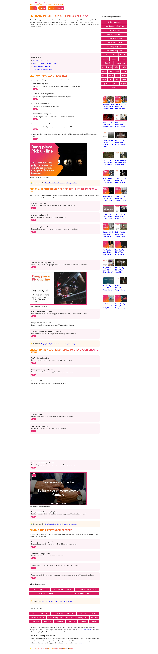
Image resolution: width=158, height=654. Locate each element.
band (110, 79)
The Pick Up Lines (37, 2)
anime (114, 59)
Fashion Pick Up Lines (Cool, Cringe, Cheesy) (120, 288)
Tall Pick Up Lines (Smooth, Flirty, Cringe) (107, 162)
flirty (117, 75)
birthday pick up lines (114, 46)
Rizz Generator (56, 8)
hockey (111, 71)
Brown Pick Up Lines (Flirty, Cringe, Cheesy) (108, 198)
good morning (120, 63)
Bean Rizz (94, 617)
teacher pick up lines (114, 30)
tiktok (104, 71)
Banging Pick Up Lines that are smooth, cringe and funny (58, 344)
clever (104, 79)
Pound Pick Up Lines (38, 617)
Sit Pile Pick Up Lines (39, 613)
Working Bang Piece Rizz (40, 60)
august (123, 83)
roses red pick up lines (114, 42)
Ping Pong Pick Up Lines (87, 589)
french (117, 79)
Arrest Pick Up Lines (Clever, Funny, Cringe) (120, 216)
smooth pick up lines (110, 55)
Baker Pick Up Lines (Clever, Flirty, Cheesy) (107, 180)
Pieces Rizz (35, 621)
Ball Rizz (94, 621)
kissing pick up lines (114, 22)
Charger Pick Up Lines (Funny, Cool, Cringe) (108, 234)
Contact (54, 648)
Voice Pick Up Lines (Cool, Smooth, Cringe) (108, 124)
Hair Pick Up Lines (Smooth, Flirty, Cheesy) (120, 142)
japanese (106, 83)
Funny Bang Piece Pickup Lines (42, 69)
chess (104, 75)
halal (117, 71)
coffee (116, 67)
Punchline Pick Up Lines (62, 589)
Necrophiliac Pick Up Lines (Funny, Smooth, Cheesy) (108, 106)
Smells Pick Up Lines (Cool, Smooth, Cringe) (120, 198)
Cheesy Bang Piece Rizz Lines (42, 66)
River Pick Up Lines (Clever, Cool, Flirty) (119, 270)
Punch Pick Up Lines (55, 617)
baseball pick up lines (114, 50)
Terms (60, 648)
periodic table (107, 67)
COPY (35, 89)
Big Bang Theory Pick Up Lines (76, 617)
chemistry (123, 55)
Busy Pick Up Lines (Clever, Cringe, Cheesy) (108, 270)
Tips (45, 648)
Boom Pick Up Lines (46, 593)
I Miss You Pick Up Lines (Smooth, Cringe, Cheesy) (108, 143)
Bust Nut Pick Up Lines (88, 613)
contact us (81, 643)
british (124, 71)
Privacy (65, 648)
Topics (42, 8)
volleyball (107, 63)
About (71, 648)
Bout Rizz (82, 621)
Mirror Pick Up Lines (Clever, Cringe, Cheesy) (120, 306)
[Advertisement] (65, 40)
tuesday (114, 87)
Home (33, 8)
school (105, 59)
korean (124, 79)
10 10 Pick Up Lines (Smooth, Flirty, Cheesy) (107, 306)
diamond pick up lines (114, 38)
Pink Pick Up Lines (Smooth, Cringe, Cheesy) (108, 216)
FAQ (49, 648)
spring (124, 75)
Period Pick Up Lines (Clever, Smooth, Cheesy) (120, 234)
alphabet (123, 67)
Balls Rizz (71, 621)
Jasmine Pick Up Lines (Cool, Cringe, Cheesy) (120, 106)
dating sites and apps (86, 630)
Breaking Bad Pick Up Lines (63, 613)
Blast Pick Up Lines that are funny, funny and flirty (56, 601)
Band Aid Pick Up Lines (81, 593)
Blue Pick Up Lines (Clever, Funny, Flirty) (107, 288)
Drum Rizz (47, 621)
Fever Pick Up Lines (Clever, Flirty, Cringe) (119, 252)
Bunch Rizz (59, 621)
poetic (115, 83)
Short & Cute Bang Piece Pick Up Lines (45, 63)
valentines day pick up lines (114, 26)
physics (123, 59)
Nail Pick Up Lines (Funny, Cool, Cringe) (107, 252)
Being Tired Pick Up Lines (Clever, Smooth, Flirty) (120, 162)
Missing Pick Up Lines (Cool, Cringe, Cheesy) (120, 180)
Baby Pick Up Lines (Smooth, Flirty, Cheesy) (120, 124)
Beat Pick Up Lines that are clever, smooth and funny (61, 524)
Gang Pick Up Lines (39, 589)
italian (111, 75)
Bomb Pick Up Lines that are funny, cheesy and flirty (61, 183)
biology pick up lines (114, 34)
